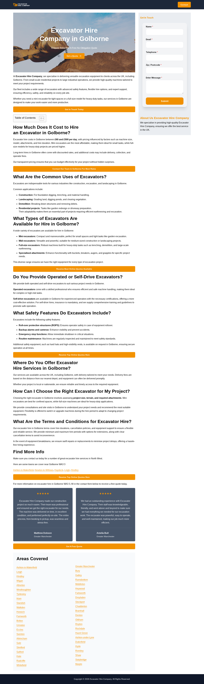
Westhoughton (24, 589)
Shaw (78, 655)
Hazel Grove (81, 633)
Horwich (21, 612)
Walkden (21, 607)
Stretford (21, 647)
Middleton (80, 584)
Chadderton (81, 606)
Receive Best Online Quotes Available (74, 269)
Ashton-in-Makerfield (23, 470)
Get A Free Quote (74, 546)
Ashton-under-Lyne (84, 637)
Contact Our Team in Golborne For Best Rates (74, 169)
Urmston (21, 625)
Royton (78, 624)
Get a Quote (72, 56)
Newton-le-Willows (44, 470)
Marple (78, 664)
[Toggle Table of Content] (40, 118)
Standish (21, 603)
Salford (20, 652)
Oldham (79, 619)
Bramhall (79, 611)
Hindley (75, 470)
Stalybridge (81, 659)
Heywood (80, 588)
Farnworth (22, 616)
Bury (77, 571)
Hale (19, 656)
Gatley (78, 575)
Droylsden (80, 597)
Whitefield (21, 665)
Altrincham (22, 638)
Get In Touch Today (74, 109)
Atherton (21, 585)
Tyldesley (21, 594)
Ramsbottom (81, 579)
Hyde (78, 646)
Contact (184, 5)
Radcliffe (21, 661)
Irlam (19, 598)
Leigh (67, 470)
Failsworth (80, 593)
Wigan (20, 581)
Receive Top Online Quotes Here (74, 355)
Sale (19, 643)
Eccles (20, 629)
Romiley (79, 651)
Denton (79, 615)
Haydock (58, 470)
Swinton (21, 634)
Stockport (80, 602)
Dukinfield (80, 642)
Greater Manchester (85, 566)
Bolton (20, 621)
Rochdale (80, 628)
